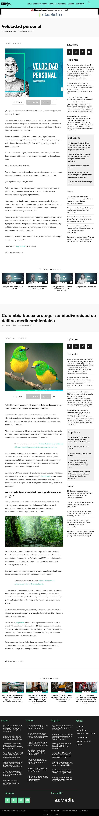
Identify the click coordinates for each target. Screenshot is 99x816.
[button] (89, 2)
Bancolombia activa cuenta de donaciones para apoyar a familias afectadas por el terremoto (79, 118)
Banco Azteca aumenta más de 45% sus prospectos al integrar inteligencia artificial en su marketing (80, 67)
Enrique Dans (37, 283)
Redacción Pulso (10, 31)
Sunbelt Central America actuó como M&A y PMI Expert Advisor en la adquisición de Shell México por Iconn (62, 755)
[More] (53, 102)
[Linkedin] (76, 52)
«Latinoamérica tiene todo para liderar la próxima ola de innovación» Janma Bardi (38, 726)
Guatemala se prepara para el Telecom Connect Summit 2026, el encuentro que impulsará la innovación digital (80, 239)
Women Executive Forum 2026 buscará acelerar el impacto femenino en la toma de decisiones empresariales (80, 229)
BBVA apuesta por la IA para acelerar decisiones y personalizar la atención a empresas (61, 746)
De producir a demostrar (86, 287)
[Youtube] (89, 52)
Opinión (17, 44)
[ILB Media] (64, 800)
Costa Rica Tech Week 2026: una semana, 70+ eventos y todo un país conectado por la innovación (12, 773)
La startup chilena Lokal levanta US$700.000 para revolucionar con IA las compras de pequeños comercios (80, 100)
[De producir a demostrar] (86, 278)
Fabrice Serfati (61, 283)
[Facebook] (69, 52)
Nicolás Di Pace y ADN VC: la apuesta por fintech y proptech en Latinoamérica (37, 769)
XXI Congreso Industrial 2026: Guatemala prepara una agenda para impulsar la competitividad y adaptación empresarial (79, 146)
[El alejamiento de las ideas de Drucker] (13, 278)
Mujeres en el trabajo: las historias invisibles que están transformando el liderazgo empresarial (37, 761)
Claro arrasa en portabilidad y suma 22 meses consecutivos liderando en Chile (62, 778)
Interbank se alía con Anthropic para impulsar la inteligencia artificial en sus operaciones (62, 771)
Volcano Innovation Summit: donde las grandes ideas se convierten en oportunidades (80, 210)
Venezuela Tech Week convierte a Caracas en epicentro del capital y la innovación (11, 782)
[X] (82, 52)
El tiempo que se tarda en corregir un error (80, 182)
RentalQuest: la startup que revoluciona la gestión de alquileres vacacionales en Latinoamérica (37, 752)
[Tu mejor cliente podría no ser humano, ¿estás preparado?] (62, 278)
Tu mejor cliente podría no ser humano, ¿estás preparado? (62, 288)
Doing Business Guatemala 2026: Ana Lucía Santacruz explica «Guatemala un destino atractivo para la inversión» (38, 735)
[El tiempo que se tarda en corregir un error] (37, 278)
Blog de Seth (21, 246)
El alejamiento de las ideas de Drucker (77, 84)
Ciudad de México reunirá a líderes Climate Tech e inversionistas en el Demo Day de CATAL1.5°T (79, 219)
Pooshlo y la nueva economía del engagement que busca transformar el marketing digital (38, 743)
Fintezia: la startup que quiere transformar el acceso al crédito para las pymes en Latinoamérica (38, 778)
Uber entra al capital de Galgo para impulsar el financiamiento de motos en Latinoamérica (62, 763)
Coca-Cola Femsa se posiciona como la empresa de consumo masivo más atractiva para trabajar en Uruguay (62, 736)
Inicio (8, 44)
